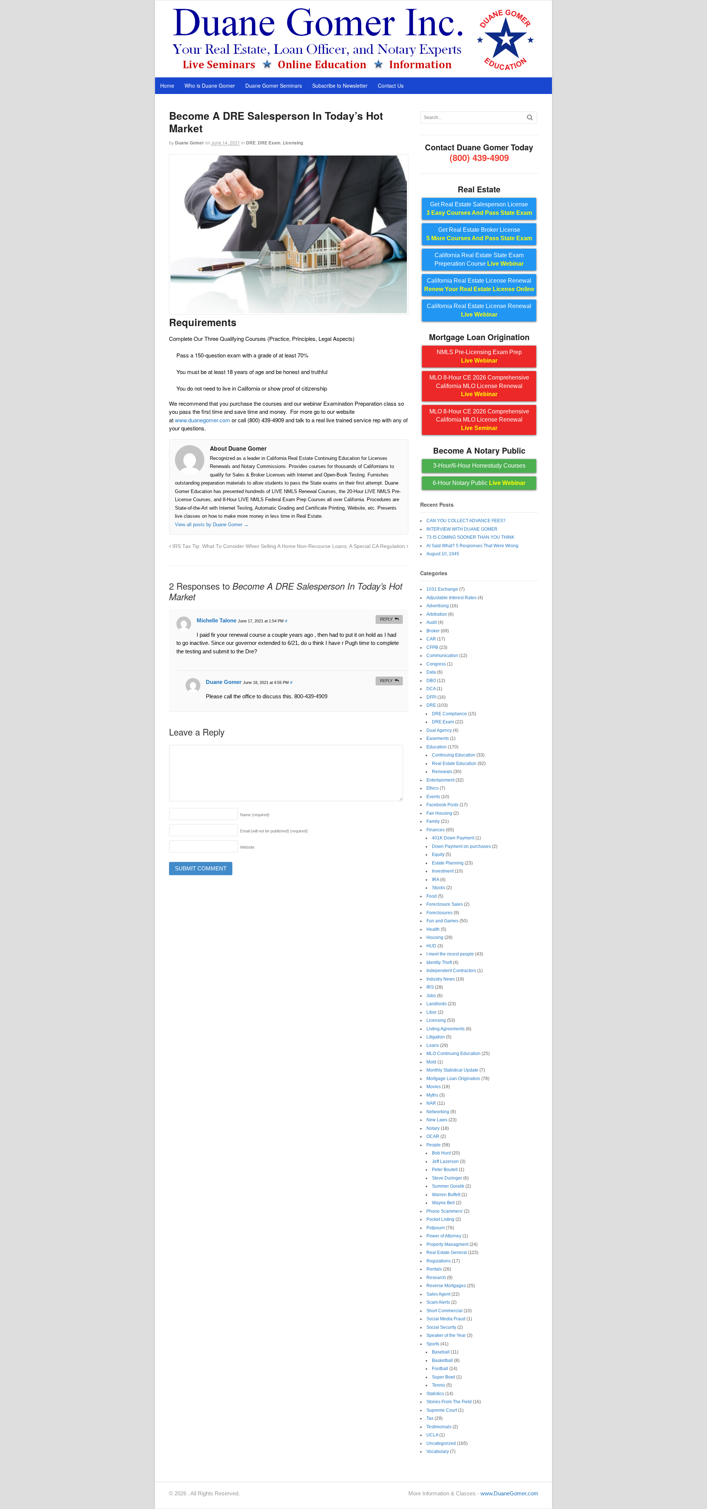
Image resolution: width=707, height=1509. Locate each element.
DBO (431, 680)
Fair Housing (439, 813)
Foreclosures (439, 912)
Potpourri (435, 1227)
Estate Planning (448, 863)
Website (247, 847)
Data (431, 672)
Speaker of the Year (446, 1335)
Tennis (438, 1385)
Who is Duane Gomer (209, 85)
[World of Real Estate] (353, 69)
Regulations (438, 1261)
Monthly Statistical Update (452, 1070)
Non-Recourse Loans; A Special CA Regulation (352, 546)
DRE (251, 142)
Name (255, 815)
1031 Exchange (442, 589)
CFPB (432, 647)
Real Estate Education (454, 763)
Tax (429, 1418)
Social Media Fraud (445, 1318)
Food (431, 896)
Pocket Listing (440, 1219)
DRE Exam (269, 142)
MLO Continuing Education (453, 1053)
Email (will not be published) (274, 831)
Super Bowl (443, 1377)
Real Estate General (446, 1252)
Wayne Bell (443, 1202)
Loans (432, 1045)
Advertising (437, 605)
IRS (430, 987)
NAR (431, 1103)
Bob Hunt (441, 1153)
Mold (431, 1062)
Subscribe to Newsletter (339, 85)
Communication (442, 655)
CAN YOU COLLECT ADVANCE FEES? (466, 520)
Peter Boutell (445, 1169)
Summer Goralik (448, 1186)
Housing (434, 937)
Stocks (438, 887)
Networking (437, 1111)
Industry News (440, 979)
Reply (386, 619)
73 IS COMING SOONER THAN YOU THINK (470, 537)
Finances (435, 829)
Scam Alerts (438, 1302)
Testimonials (438, 1426)
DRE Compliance (449, 713)
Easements (437, 738)
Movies (433, 1086)
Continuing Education (453, 755)
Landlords (436, 1003)
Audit (431, 622)
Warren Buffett (446, 1194)
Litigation (435, 1037)
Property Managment (447, 1244)
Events (433, 796)
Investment (443, 871)
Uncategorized (441, 1443)
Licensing (293, 142)
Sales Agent (438, 1294)
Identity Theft (439, 962)
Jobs (431, 995)
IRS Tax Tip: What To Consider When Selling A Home (233, 546)
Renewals (442, 771)
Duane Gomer (189, 142)
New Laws (436, 1119)
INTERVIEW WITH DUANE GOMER (461, 529)
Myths (432, 1095)
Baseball (441, 1352)
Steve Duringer (447, 1178)
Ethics (432, 788)
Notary (433, 1128)
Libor (431, 1012)
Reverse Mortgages (446, 1285)
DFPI (431, 697)
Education (436, 747)
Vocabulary (437, 1451)
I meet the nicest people (450, 954)
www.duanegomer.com (202, 420)
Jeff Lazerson (445, 1161)
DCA (431, 688)
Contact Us (391, 85)
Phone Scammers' (444, 1211)
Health (433, 929)
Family (433, 821)
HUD (431, 946)
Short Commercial (444, 1310)
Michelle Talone (216, 620)
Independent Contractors (451, 970)
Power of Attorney (443, 1236)
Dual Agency (439, 730)
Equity (438, 854)
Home (167, 85)
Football (440, 1368)
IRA (435, 879)
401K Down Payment (453, 838)
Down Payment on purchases (461, 846)
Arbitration (436, 614)
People (433, 1145)
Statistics (435, 1393)
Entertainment (440, 780)
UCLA (432, 1435)
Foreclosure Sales (444, 904)
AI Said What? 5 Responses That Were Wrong (472, 545)
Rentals (434, 1269)
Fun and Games (442, 920)
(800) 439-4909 (479, 157)
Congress (436, 664)
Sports (432, 1343)
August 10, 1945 (442, 553)
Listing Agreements (445, 1028)
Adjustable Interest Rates (451, 597)
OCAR (432, 1136)
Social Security (441, 1327)
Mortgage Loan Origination (453, 1078)
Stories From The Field (449, 1401)
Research (436, 1277)
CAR (431, 639)
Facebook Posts (442, 804)
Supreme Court (441, 1410)
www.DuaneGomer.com (509, 1493)
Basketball (442, 1360)
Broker (433, 630)
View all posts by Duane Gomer (212, 524)
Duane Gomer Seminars (273, 85)
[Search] (530, 117)
